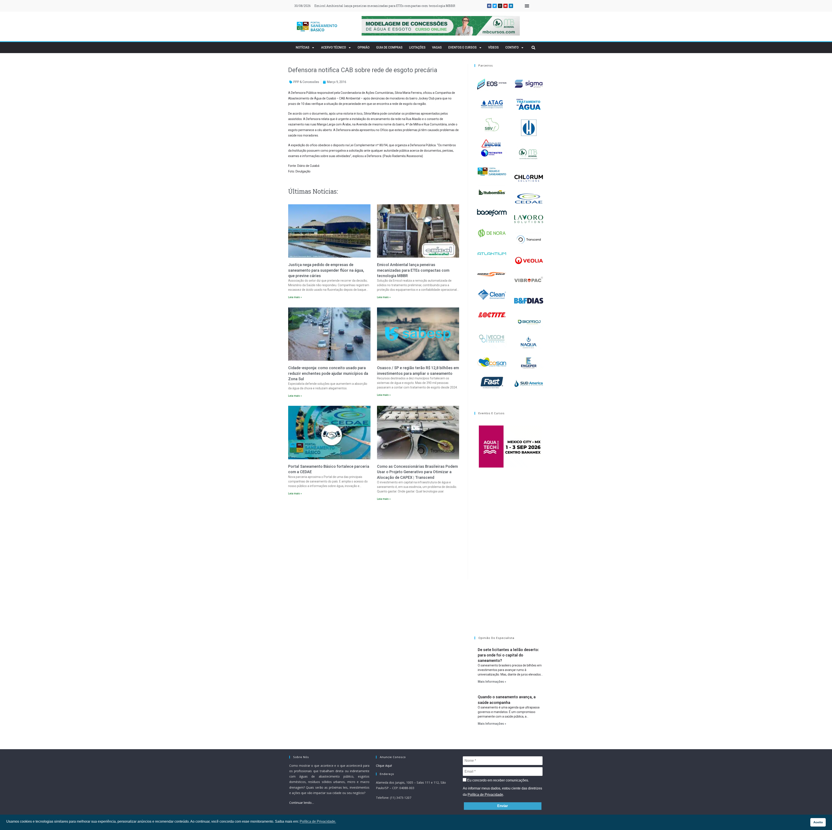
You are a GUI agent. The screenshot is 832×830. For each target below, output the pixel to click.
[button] (526, 6)
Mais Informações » (492, 681)
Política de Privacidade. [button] (318, 821)
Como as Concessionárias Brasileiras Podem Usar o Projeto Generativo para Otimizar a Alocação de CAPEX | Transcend (417, 471)
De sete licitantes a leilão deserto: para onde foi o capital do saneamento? (508, 655)
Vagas (437, 47)
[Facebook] (489, 6)
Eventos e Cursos (462, 47)
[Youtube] (505, 6)
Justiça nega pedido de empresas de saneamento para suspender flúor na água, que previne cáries (326, 270)
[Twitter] (494, 6)
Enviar (502, 806)
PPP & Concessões (306, 82)
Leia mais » (295, 297)
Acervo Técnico (333, 47)
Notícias (302, 47)
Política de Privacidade (485, 794)
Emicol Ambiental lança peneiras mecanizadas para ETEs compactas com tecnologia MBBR (413, 270)
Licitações (417, 47)
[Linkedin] (511, 6)
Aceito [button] (818, 822)
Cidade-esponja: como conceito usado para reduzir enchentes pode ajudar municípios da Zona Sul (388, 6)
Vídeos (493, 47)
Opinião (364, 47)
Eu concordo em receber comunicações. (497, 780)
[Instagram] (500, 6)
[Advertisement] (373, 541)
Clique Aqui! (384, 765)
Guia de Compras (389, 47)
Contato (512, 47)
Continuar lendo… (301, 803)
